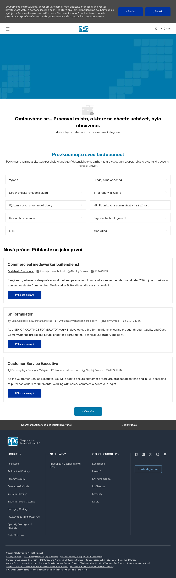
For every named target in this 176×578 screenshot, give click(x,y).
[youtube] (165, 456)
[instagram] (157, 456)
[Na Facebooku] (136, 456)
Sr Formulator (20, 314)
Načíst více (88, 411)
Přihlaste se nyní (24, 294)
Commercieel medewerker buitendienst (43, 264)
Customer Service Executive (33, 363)
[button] (148, 469)
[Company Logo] (84, 28)
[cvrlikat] (150, 456)
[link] (24, 466)
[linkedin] (143, 456)
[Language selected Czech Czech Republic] (158, 29)
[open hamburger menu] (8, 29)
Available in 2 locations (21, 271)
